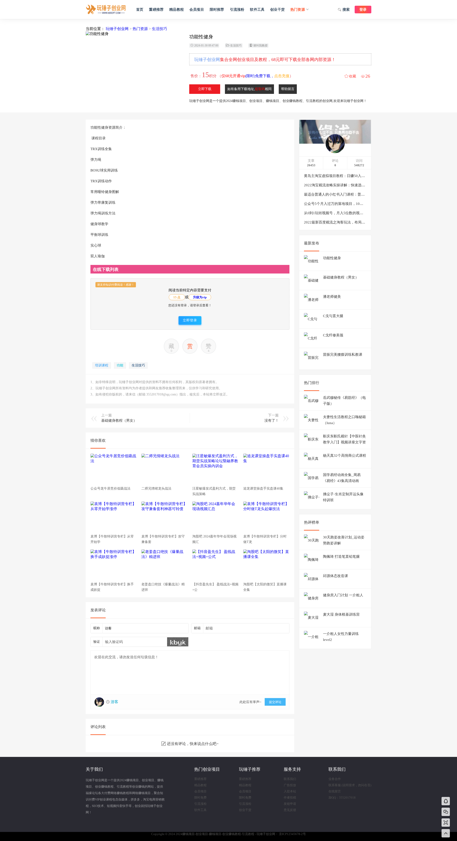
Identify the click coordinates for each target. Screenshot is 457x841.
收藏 (352, 76)
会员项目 (196, 9)
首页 (139, 9)
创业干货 (277, 9)
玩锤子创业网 (117, 29)
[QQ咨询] (445, 802)
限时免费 (200, 797)
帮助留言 (287, 89)
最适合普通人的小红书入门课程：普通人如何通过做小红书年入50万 (357, 194)
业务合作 (334, 779)
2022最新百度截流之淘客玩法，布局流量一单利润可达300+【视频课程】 (361, 222)
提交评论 (275, 702)
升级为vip (200, 297)
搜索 (346, 9)
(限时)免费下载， (255, 76)
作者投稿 (290, 797)
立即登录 (190, 320)
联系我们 (290, 779)
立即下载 (204, 89)
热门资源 (297, 9)
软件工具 (257, 9)
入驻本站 (290, 791)
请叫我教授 (260, 45)
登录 (363, 9)
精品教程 (176, 9)
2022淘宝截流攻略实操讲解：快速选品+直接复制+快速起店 (350, 185)
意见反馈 (290, 810)
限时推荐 (217, 9)
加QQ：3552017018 (342, 797)
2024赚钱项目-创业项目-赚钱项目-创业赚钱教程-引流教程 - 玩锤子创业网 (106, 9)
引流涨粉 (237, 9)
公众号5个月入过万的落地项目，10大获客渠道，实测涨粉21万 (353, 204)
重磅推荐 (156, 9)
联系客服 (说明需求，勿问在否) (349, 785)
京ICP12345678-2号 (292, 834)
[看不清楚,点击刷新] (177, 641)
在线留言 (334, 791)
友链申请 (290, 804)
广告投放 (290, 785)
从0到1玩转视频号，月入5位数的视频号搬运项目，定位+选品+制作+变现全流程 (367, 213)
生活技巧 (159, 29)
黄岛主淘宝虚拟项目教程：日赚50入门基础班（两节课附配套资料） (357, 176)
